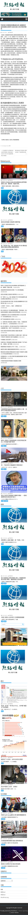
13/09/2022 (4, 493)
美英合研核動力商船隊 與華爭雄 (9, 294)
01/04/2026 (4, 862)
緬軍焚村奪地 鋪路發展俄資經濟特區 (10, 349)
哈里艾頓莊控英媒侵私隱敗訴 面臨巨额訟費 (11, 330)
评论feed (3, 894)
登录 (2, 889)
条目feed (3, 892)
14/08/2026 (4, 813)
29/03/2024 (4, 438)
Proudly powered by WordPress (8, 910)
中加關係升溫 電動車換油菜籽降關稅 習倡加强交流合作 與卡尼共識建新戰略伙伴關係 (7, 153)
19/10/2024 (4, 407)
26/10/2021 (4, 703)
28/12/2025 (4, 615)
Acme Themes (15, 912)
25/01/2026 (4, 576)
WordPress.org (5, 897)
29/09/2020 (4, 784)
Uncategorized (5, 145)
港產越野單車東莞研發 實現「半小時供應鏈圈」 (12, 290)
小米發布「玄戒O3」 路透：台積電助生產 (11, 306)
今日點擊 (6, 500)
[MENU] (26, 19)
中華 (2, 416)
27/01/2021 (4, 757)
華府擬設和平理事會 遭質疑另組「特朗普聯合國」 (21, 151)
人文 (5, 416)
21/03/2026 (4, 538)
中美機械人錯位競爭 (6, 339)
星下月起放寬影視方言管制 (7, 319)
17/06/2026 (4, 838)
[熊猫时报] (2, 19)
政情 (2, 544)
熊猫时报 (11, 32)
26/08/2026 (4, 180)
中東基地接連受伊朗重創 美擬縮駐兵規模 (11, 361)
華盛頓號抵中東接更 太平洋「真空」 (10, 346)
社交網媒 (3, 819)
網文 (2, 711)
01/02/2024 (4, 463)
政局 (10, 145)
